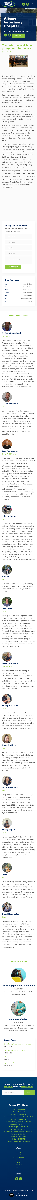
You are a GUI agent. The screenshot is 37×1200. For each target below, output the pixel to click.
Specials (18, 1160)
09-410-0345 (23, 1114)
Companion (18, 1155)
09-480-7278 (22, 1129)
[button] (33, 4)
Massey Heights (14, 1127)
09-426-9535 (22, 1119)
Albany (14, 1109)
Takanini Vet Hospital (14, 1141)
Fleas (5, 1057)
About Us (18, 1165)
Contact (18, 1167)
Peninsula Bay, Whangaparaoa (14, 1132)
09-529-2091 (22, 1134)
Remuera (14, 1134)
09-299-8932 (26, 1141)
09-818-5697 (22, 1112)
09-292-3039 (29, 1117)
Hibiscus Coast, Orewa (13, 1122)
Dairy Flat (14, 1119)
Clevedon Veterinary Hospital (14, 1117)
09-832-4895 (24, 1127)
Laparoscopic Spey (10, 1063)
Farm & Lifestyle (18, 1157)
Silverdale (14, 1136)
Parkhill (14, 1129)
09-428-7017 (29, 1132)
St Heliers (14, 1139)
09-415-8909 (21, 1109)
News (18, 1162)
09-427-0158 (22, 1136)
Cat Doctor (14, 1114)
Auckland (14, 1112)
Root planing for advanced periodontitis (17, 1044)
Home (18, 1152)
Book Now (18, 36)
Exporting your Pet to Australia (14, 1050)
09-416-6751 (23, 1124)
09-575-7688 (22, 1139)
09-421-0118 (26, 1122)
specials (8, 1087)
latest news (27, 1087)
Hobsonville (14, 1124)
